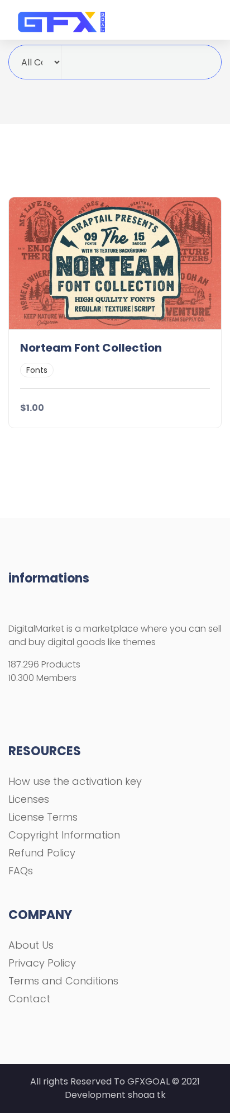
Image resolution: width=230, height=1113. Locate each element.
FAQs (20, 871)
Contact (29, 999)
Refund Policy (41, 853)
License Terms (43, 817)
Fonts (36, 370)
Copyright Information (64, 835)
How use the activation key (75, 781)
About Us (31, 945)
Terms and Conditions (63, 981)
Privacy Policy (42, 963)
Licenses (28, 799)
